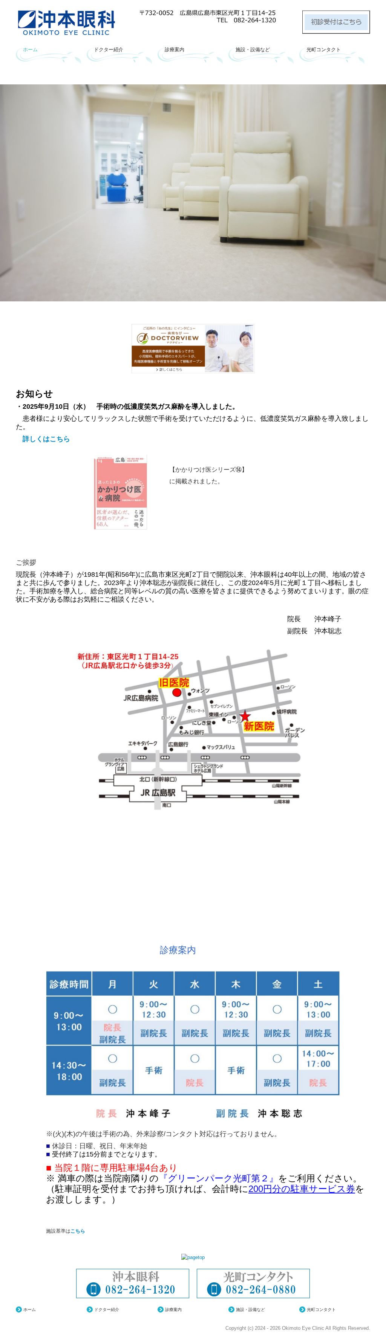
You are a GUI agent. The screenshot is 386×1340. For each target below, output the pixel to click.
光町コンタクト (323, 49)
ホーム (30, 49)
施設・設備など (253, 49)
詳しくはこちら (43, 439)
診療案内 (174, 49)
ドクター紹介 (108, 49)
